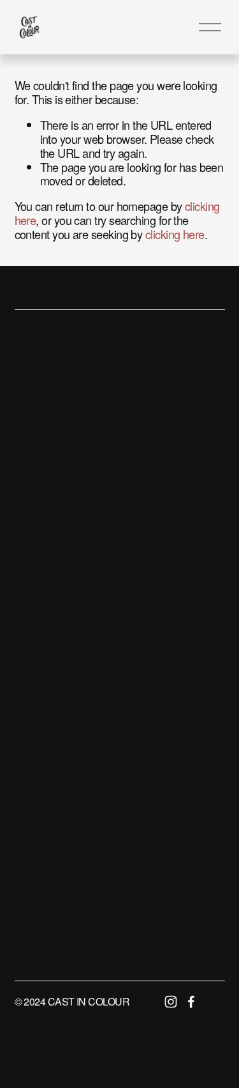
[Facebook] (191, 1001)
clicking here (175, 234)
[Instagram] (170, 1001)
